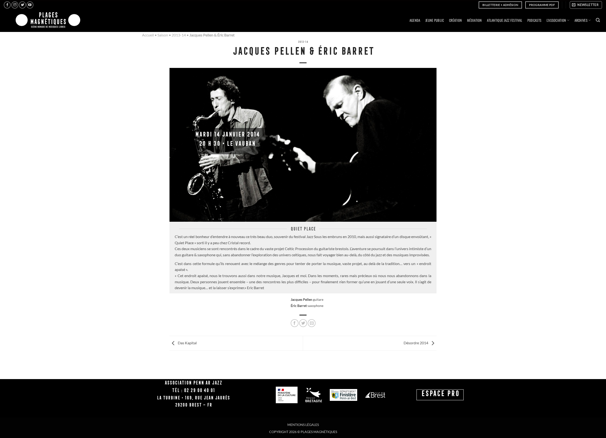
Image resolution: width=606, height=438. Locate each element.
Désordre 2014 (416, 343)
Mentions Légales (303, 425)
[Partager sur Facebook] (295, 323)
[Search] (597, 20)
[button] (586, 5)
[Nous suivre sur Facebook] (7, 4)
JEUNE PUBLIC (434, 20)
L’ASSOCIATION (556, 20)
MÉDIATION (474, 20)
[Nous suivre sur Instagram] (14, 4)
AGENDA (415, 20)
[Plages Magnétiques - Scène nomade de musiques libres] (46, 20)
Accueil (148, 35)
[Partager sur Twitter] (303, 323)
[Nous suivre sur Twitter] (22, 4)
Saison (162, 35)
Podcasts (534, 20)
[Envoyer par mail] (312, 323)
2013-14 (179, 35)
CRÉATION (455, 20)
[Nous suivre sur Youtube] (30, 4)
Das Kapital (187, 343)
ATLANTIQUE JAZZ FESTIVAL (504, 20)
